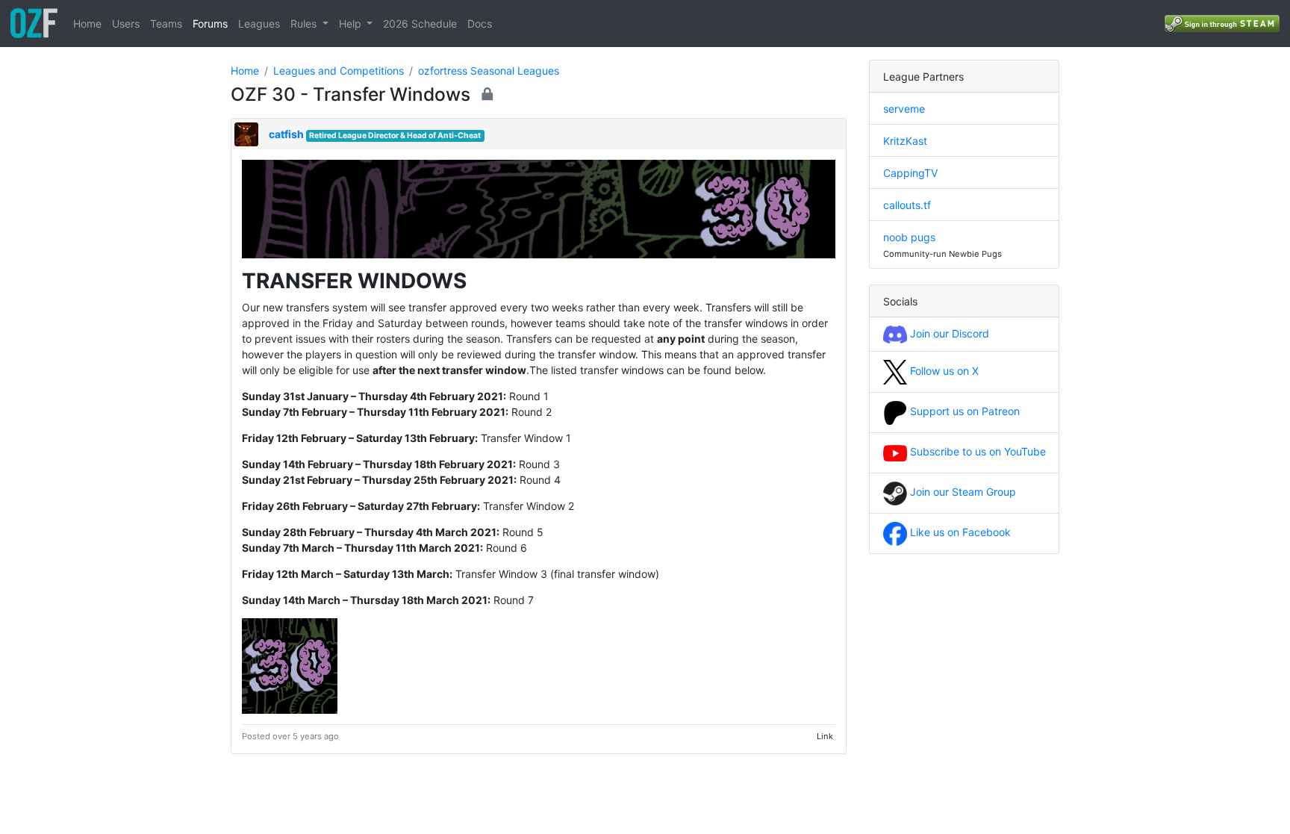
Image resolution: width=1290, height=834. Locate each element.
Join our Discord (948, 333)
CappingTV (910, 173)
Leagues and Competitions (338, 70)
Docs (479, 23)
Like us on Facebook (959, 532)
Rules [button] (305, 23)
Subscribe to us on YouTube (976, 451)
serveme (904, 108)
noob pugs (909, 237)
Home (87, 23)
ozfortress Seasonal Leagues (488, 70)
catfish (286, 134)
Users (126, 23)
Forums (210, 23)
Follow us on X (943, 370)
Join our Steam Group (961, 491)
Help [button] (351, 23)
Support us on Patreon (963, 411)
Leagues (259, 23)
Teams (166, 23)
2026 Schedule (420, 23)
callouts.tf (907, 205)
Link (825, 736)
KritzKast (905, 140)
